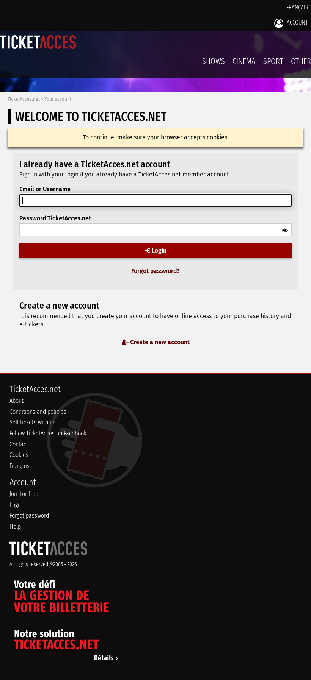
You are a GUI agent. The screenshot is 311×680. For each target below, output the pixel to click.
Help (15, 526)
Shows (213, 61)
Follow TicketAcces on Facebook (47, 433)
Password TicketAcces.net (55, 218)
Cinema (244, 61)
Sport (273, 61)
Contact (18, 444)
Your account (57, 99)
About (16, 400)
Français (297, 7)
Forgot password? (155, 270)
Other (301, 61)
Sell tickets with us (32, 422)
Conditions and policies (37, 411)
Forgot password (29, 515)
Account (296, 22)
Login (158, 250)
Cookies (18, 455)
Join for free (23, 494)
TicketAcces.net (24, 99)
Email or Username (45, 189)
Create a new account (159, 342)
